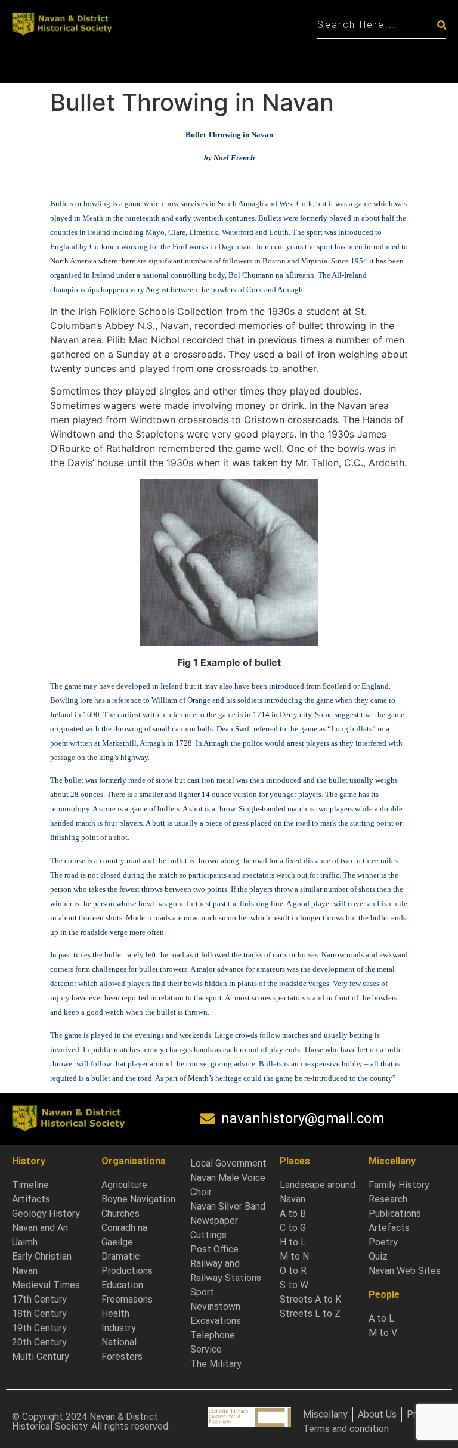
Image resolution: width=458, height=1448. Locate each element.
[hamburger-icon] (99, 63)
